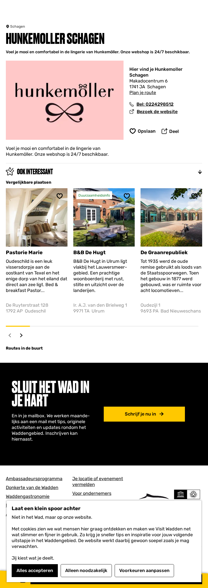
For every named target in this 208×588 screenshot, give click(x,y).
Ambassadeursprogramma (34, 478)
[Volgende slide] (21, 335)
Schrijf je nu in (140, 414)
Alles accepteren (34, 570)
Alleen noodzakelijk (86, 570)
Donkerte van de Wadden (32, 487)
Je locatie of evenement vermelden (97, 481)
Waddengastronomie (27, 496)
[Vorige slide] (10, 335)
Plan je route (142, 92)
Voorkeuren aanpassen (144, 570)
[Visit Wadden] (154, 499)
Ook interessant (35, 171)
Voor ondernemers (91, 493)
